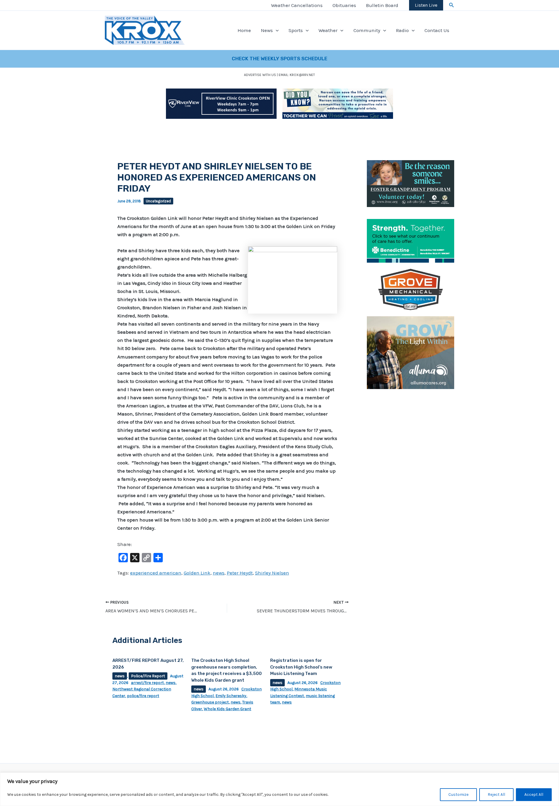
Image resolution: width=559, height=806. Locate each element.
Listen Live (426, 5)
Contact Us (436, 30)
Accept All (533, 794)
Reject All (496, 794)
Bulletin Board (382, 5)
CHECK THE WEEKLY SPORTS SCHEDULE (279, 58)
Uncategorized (158, 201)
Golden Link (197, 573)
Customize (458, 794)
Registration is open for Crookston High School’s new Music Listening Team (301, 667)
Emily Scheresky (230, 695)
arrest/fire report (147, 682)
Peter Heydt (240, 573)
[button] (451, 5)
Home (244, 30)
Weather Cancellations (297, 5)
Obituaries (344, 5)
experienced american (155, 573)
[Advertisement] (410, 482)
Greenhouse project (210, 702)
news (218, 573)
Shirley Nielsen (272, 573)
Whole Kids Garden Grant (227, 708)
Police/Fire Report (148, 676)
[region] (279, 789)
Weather (328, 30)
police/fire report (143, 695)
